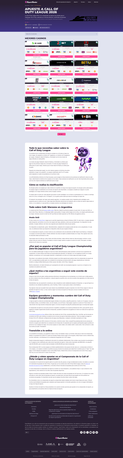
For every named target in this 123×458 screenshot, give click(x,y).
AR (26, 432)
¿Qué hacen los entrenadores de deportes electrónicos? (65, 413)
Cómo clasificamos (93, 413)
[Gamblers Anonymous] (79, 444)
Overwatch (33, 406)
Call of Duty (42, 220)
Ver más (61, 134)
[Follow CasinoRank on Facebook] (81, 432)
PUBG (33, 411)
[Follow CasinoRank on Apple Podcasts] (96, 432)
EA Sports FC (34, 416)
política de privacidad (90, 416)
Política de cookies (55, 456)
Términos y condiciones (38, 456)
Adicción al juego (71, 456)
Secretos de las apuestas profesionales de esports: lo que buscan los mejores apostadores (65, 416)
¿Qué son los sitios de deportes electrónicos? (65, 405)
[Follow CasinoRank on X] (87, 432)
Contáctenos (93, 409)
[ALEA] (50, 444)
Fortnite (34, 409)
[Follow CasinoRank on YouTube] (90, 432)
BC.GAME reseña (36, 57)
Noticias (96, 2)
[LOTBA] (40, 444)
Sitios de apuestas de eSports (63, 2)
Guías (89, 2)
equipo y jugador (36, 291)
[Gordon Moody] (70, 444)
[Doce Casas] (60, 444)
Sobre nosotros (93, 406)
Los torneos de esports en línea (37, 314)
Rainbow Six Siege (33, 413)
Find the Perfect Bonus (65, 407)
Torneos (83, 2)
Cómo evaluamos (93, 411)
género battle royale (49, 210)
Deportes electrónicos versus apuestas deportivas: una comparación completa (62, 410)
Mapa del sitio (87, 456)
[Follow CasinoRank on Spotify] (93, 432)
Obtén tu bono (61, 56)
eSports (76, 2)
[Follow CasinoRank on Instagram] (84, 432)
